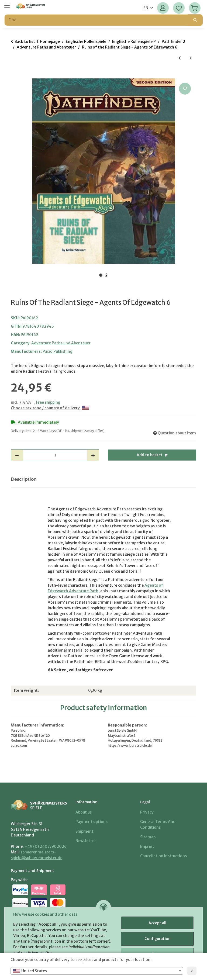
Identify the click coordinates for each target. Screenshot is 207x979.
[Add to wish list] (185, 89)
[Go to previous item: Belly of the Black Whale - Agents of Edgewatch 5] (179, 58)
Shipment (84, 831)
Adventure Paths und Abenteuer (61, 343)
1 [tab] (101, 275)
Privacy (147, 812)
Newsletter (85, 840)
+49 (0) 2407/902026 (46, 846)
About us (83, 812)
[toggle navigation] (7, 3)
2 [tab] (106, 275)
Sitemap (148, 837)
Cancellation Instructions (163, 855)
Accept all (157, 923)
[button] (163, 8)
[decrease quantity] (17, 455)
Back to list (25, 41)
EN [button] (145, 7)
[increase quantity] (93, 455)
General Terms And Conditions (157, 824)
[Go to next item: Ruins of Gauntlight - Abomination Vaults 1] (190, 58)
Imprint (147, 846)
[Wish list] (179, 8)
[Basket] (195, 8)
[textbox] (97, 970)
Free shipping (48, 402)
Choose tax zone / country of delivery (46, 408)
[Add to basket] (15, 75)
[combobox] (97, 971)
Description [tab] (24, 479)
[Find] (195, 20)
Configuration (157, 938)
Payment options (91, 821)
